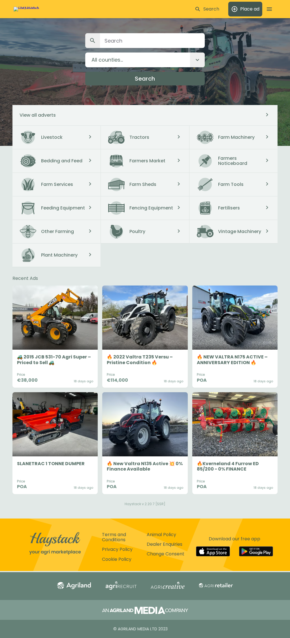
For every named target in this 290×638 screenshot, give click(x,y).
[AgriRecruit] (121, 586)
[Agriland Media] (145, 611)
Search (145, 79)
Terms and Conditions (114, 537)
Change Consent (165, 554)
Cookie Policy (116, 559)
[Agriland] (74, 586)
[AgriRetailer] (216, 586)
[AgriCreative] (168, 586)
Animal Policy (161, 534)
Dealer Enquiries (164, 544)
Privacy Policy (117, 549)
